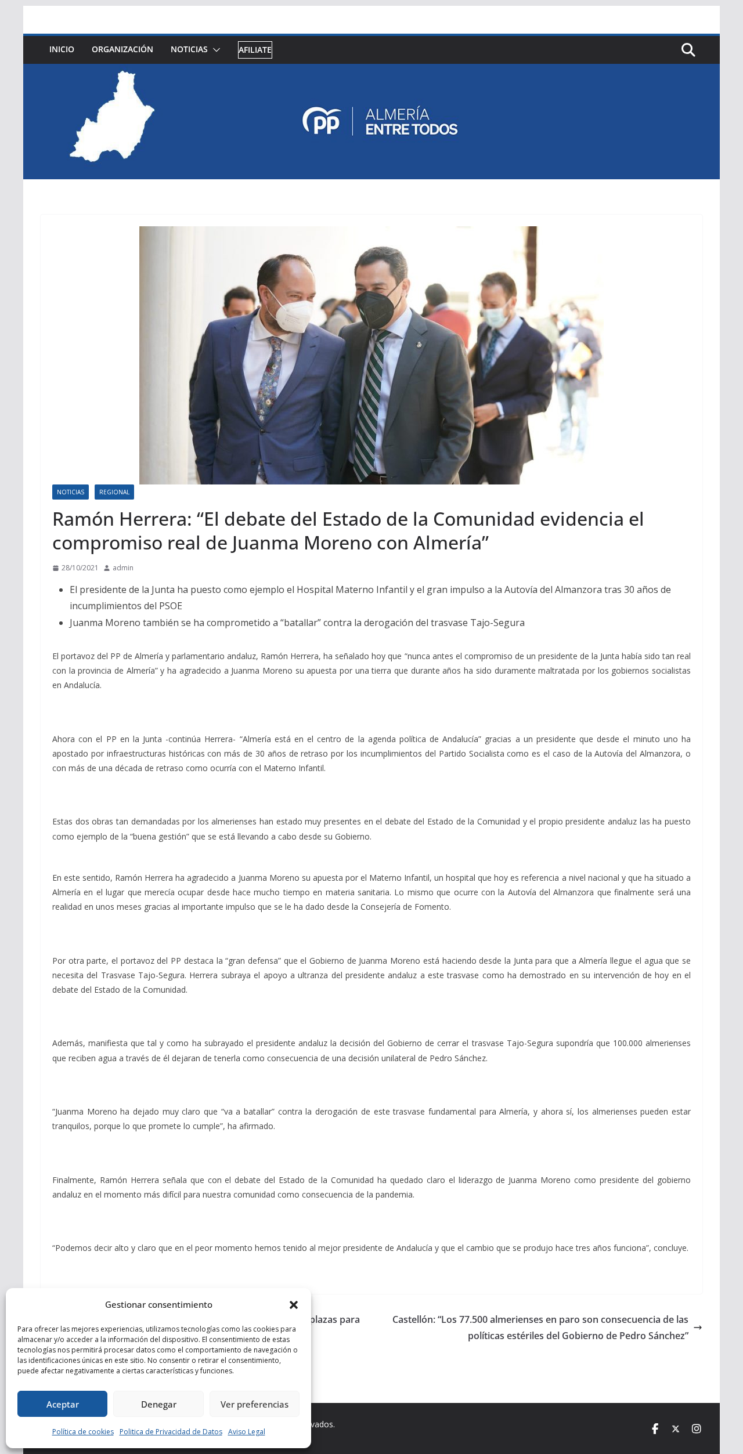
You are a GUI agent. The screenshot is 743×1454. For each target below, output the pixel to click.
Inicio (61, 49)
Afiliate (255, 49)
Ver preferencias (254, 1404)
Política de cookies (83, 1432)
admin (123, 568)
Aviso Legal (246, 1432)
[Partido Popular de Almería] (371, 72)
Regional (114, 492)
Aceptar (62, 1404)
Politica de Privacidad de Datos (171, 1432)
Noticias (189, 49)
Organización (122, 49)
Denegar (158, 1404)
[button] (294, 1305)
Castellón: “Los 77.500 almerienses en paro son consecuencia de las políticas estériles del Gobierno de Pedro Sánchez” (540, 1328)
